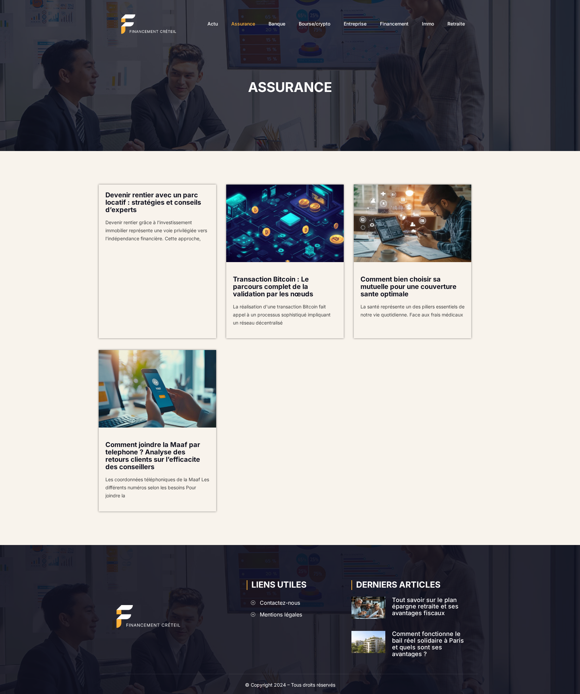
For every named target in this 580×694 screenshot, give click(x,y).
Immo (428, 24)
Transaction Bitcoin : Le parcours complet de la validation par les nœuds (273, 286)
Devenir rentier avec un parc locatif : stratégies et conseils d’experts (153, 202)
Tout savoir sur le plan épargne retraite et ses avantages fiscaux (425, 606)
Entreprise (355, 24)
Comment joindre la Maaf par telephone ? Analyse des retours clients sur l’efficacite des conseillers (152, 456)
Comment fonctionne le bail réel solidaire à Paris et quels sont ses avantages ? (428, 643)
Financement (394, 24)
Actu (212, 24)
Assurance (243, 24)
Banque (277, 24)
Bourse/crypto (314, 24)
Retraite (456, 24)
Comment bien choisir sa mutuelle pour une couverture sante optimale (408, 286)
